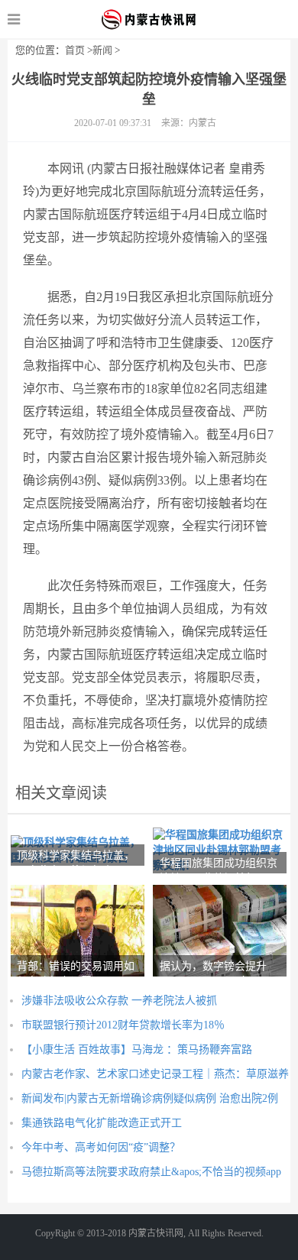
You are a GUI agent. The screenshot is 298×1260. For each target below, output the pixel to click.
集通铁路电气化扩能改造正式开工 (101, 1123)
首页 (75, 50)
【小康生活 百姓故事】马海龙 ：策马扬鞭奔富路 (136, 1049)
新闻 (102, 50)
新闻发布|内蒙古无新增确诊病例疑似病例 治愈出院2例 (149, 1098)
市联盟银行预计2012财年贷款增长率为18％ (123, 1025)
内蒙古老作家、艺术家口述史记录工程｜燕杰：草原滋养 (155, 1074)
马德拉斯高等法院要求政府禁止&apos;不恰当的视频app (151, 1171)
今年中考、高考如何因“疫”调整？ (100, 1147)
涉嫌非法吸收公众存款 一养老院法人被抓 (119, 1000)
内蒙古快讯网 (149, 19)
